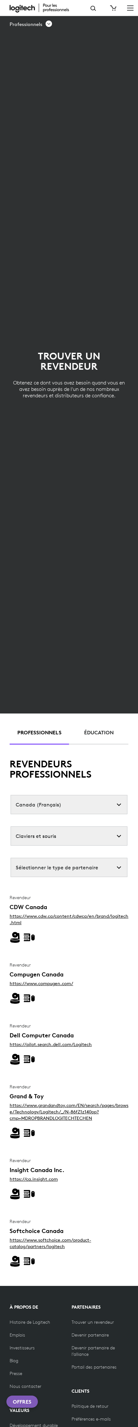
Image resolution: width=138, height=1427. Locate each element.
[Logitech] (43, 7)
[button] (31, 24)
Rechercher (93, 8)
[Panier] (112, 8)
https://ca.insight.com (34, 1179)
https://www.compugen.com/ (41, 983)
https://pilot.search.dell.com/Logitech (51, 1044)
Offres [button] (22, 1401)
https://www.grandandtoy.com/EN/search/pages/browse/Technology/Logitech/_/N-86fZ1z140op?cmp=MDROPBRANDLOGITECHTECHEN (69, 1111)
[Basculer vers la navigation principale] (130, 7)
